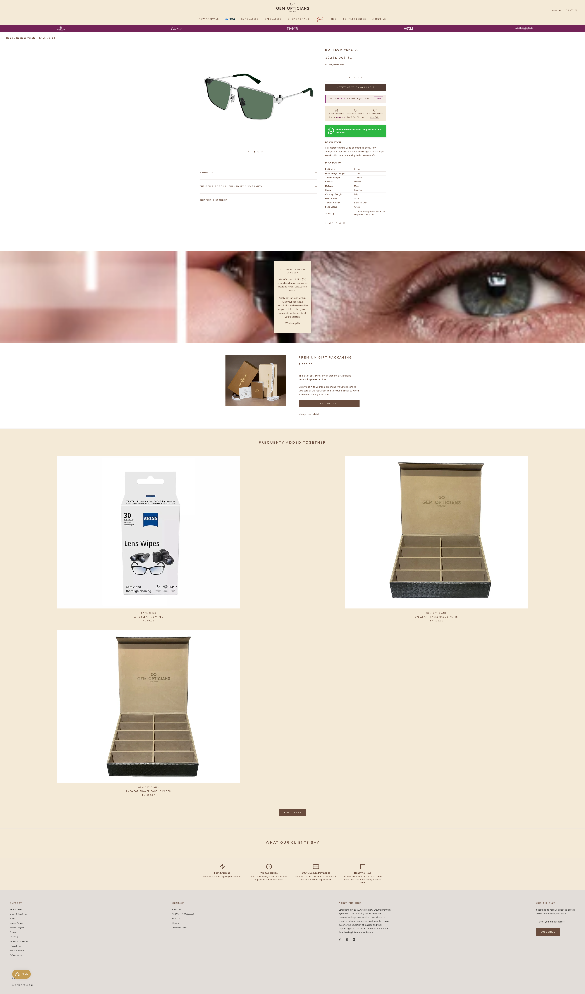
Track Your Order (179, 927)
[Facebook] (336, 223)
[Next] (267, 151)
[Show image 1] (254, 152)
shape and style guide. (364, 214)
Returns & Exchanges (19, 941)
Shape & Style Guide (18, 914)
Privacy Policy (15, 946)
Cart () (571, 10)
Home (9, 38)
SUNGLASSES (250, 19)
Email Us (176, 918)
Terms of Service (17, 950)
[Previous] (248, 151)
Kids (334, 19)
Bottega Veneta (26, 38)
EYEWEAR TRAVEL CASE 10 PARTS (148, 791)
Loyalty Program (17, 923)
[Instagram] (347, 939)
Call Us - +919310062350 (183, 914)
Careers (175, 923)
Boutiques (176, 909)
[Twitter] (340, 223)
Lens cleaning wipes (148, 617)
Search (556, 10)
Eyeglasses (273, 19)
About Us (206, 172)
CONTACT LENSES (354, 19)
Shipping (14, 937)
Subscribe (548, 932)
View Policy (374, 117)
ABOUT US (379, 19)
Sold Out (355, 77)
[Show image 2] (258, 152)
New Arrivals (209, 19)
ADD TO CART (292, 812)
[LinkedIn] (354, 939)
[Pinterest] (344, 223)
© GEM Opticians (23, 985)
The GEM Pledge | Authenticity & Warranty (231, 186)
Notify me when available (356, 87)
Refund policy (16, 955)
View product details (310, 414)
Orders (13, 932)
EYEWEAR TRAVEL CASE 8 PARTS (436, 617)
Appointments (16, 909)
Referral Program (17, 927)
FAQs (12, 918)
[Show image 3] (262, 152)
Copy (378, 98)
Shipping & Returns (214, 200)
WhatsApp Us (292, 323)
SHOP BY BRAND (298, 19)
